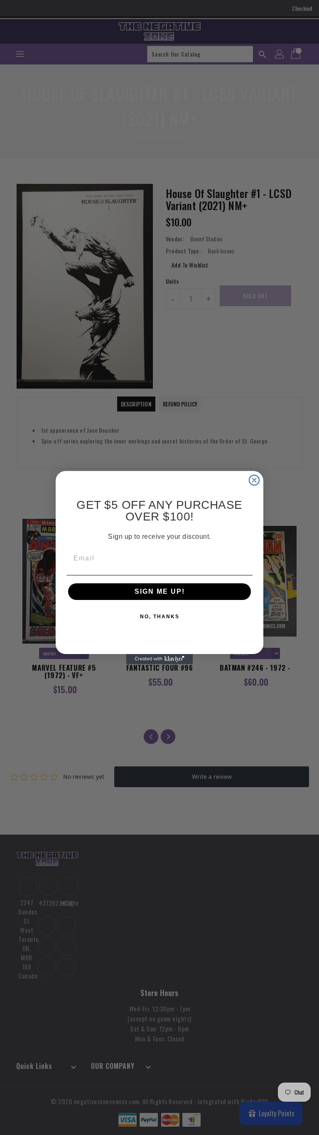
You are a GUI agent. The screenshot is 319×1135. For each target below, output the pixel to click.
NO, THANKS (159, 617)
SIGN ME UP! (160, 591)
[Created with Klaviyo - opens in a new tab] (159, 659)
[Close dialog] (254, 480)
